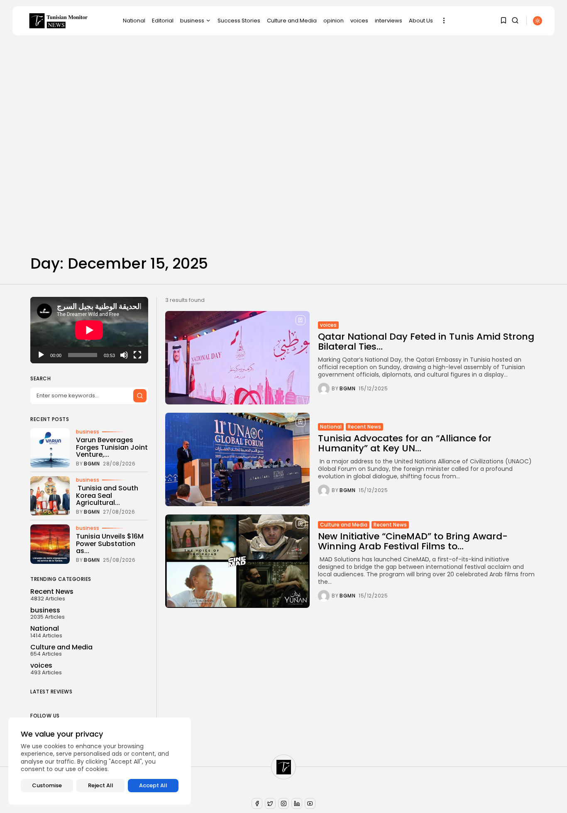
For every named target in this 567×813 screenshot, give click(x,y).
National (134, 20)
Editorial (163, 20)
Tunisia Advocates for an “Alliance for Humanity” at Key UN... (404, 443)
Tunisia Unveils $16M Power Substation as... (110, 544)
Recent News (364, 426)
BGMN (347, 388)
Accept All (153, 785)
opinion (333, 20)
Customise (47, 785)
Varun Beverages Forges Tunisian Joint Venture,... (112, 448)
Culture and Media (292, 20)
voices (359, 20)
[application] (89, 330)
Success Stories (239, 20)
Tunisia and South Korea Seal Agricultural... (107, 496)
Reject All (100, 785)
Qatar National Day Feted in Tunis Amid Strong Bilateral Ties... (426, 341)
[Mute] (124, 355)
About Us (421, 20)
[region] (99, 761)
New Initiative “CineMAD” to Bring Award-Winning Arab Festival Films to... (413, 541)
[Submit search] (140, 395)
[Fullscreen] (137, 355)
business (192, 20)
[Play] (41, 355)
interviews (388, 20)
